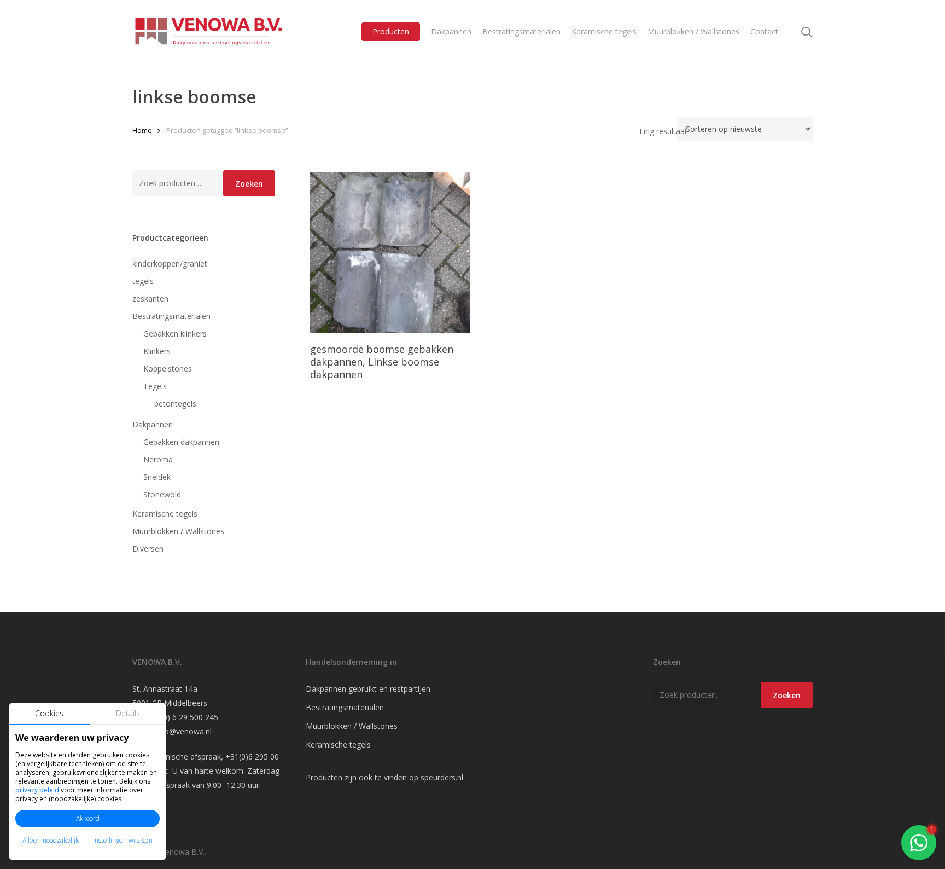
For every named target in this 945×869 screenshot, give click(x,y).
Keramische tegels (164, 513)
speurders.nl (442, 777)
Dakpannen (152, 424)
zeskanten (150, 298)
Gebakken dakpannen (181, 442)
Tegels (155, 386)
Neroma (158, 459)
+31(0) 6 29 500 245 (182, 717)
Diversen (148, 548)
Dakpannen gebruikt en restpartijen (368, 688)
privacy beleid (37, 790)
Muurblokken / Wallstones (178, 531)
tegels (143, 281)
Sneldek (157, 477)
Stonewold (162, 494)
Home (142, 130)
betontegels (175, 403)
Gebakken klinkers (175, 333)
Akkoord (88, 818)
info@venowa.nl (183, 731)
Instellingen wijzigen (123, 840)
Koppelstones (167, 368)
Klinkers (157, 351)
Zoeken (249, 183)
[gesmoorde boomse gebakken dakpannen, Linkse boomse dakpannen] (390, 252)
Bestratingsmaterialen (171, 316)
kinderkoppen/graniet (169, 263)
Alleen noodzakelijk (50, 840)
